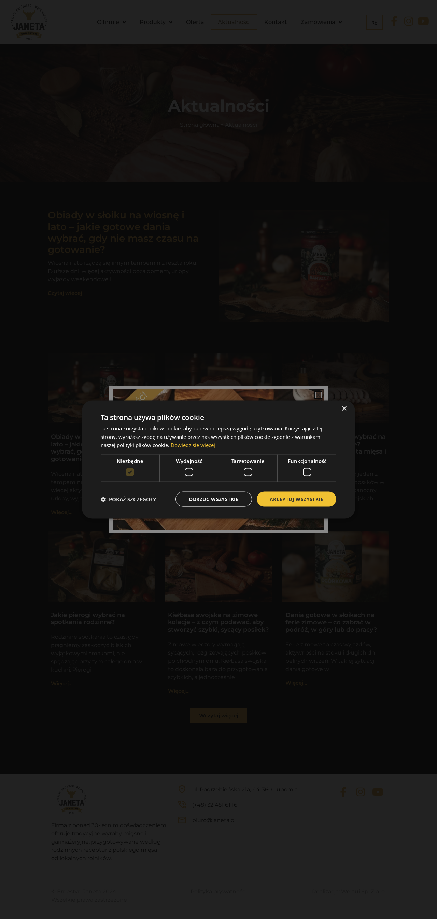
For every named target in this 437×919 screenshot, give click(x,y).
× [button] (344, 408)
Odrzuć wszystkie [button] (213, 499)
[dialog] (218, 459)
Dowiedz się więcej (193, 445)
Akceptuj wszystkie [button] (296, 499)
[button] (128, 499)
